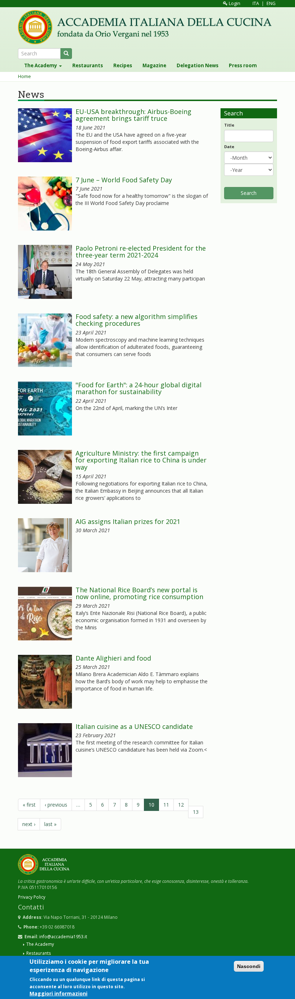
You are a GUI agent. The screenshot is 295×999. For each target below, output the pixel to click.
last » (50, 824)
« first (29, 804)
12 (181, 804)
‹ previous (56, 804)
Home (24, 76)
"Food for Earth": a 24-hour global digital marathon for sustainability (138, 388)
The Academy (41, 65)
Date (229, 146)
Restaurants (87, 65)
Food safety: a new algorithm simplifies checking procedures (137, 320)
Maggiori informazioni (58, 993)
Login (234, 3)
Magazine (154, 65)
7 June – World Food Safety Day (124, 179)
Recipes (122, 65)
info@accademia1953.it (63, 936)
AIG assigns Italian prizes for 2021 (128, 521)
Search (249, 193)
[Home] (147, 27)
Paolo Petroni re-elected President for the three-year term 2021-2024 (141, 252)
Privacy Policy (31, 897)
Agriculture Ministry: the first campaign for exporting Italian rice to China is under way (141, 460)
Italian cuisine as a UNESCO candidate (134, 726)
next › (28, 824)
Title (229, 125)
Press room (243, 65)
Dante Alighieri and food (113, 658)
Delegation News (197, 65)
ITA (256, 3)
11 (166, 804)
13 (196, 811)
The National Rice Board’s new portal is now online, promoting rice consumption (139, 593)
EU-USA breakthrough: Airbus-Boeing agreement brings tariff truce (133, 115)
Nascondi (248, 966)
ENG (271, 3)
